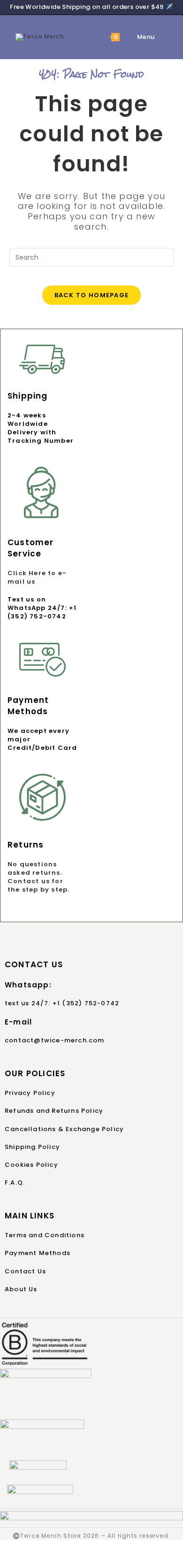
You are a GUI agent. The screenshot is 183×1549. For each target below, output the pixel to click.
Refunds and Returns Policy (54, 1110)
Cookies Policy (31, 1164)
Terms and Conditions (44, 1235)
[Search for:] (162, 36)
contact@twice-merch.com (55, 1040)
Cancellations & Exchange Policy (64, 1129)
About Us (21, 1289)
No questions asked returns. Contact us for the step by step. (38, 877)
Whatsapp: (28, 985)
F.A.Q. (15, 1182)
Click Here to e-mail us (37, 577)
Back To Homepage (91, 295)
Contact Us (25, 1271)
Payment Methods (37, 1252)
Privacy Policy (30, 1092)
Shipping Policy (32, 1146)
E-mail (18, 1022)
